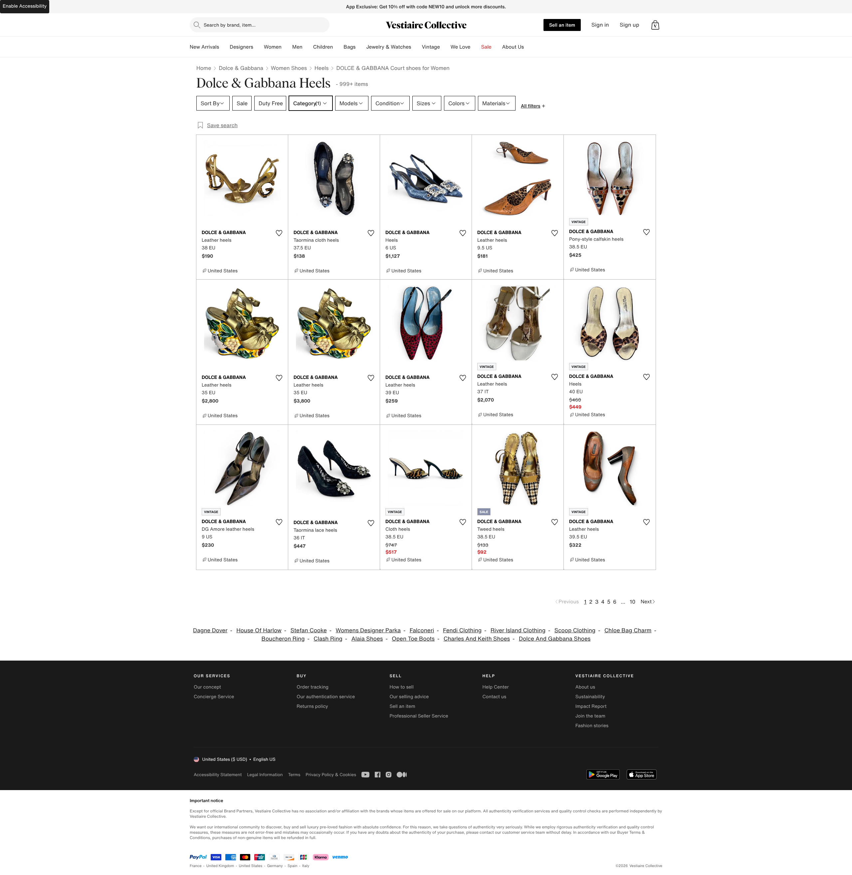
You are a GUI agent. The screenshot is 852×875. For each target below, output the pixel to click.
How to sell (401, 687)
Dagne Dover (210, 630)
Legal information (265, 774)
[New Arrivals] (224, 47)
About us (585, 687)
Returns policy (312, 706)
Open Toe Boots (413, 639)
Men (297, 47)
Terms (294, 774)
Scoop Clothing (574, 630)
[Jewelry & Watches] (416, 47)
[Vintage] (445, 47)
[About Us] (529, 47)
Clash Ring (328, 639)
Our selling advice (409, 696)
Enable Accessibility (25, 6)
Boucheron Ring (283, 639)
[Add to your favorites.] (279, 233)
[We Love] (476, 47)
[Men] (308, 47)
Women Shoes (289, 68)
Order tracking (312, 687)
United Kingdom (220, 865)
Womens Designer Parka (368, 630)
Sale (486, 47)
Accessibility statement (218, 774)
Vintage (431, 47)
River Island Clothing (518, 630)
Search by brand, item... (230, 24)
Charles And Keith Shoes (477, 639)
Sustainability (590, 696)
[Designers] (258, 47)
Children (323, 47)
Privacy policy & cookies (331, 774)
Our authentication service (326, 696)
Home (203, 68)
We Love (461, 47)
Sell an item (562, 24)
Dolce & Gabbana (241, 68)
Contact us (495, 696)
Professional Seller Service (418, 716)
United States (251, 865)
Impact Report (591, 706)
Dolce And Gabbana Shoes (554, 639)
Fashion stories (591, 725)
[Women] (287, 47)
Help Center (496, 687)
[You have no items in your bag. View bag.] (655, 25)
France (196, 865)
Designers (241, 47)
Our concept (207, 687)
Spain (293, 865)
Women (273, 47)
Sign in (600, 24)
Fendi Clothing (462, 630)
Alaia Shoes (367, 639)
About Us (513, 47)
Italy (306, 865)
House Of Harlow (259, 630)
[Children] (338, 47)
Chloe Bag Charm (628, 630)
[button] (655, 25)
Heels (321, 68)
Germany (275, 865)
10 (632, 602)
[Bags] (360, 47)
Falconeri (422, 630)
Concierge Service (214, 696)
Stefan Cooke (309, 630)
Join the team (590, 716)
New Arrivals (204, 47)
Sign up (629, 24)
